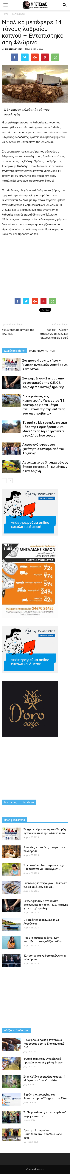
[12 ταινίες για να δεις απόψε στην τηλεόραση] (11, 960)
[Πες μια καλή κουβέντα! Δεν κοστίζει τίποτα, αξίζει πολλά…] (11, 942)
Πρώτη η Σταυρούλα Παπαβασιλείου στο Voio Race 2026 (43, 1134)
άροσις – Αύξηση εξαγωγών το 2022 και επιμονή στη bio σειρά (54, 333)
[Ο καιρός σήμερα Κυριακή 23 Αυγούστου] (11, 924)
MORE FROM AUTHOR (42, 350)
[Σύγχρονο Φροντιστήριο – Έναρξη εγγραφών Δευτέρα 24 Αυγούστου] (11, 364)
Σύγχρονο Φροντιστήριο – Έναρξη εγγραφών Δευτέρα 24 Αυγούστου (45, 365)
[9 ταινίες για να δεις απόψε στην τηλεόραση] (11, 851)
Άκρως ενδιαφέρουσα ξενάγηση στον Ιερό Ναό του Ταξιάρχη (43, 449)
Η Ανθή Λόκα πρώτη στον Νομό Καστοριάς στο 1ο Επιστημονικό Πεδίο (44, 1043)
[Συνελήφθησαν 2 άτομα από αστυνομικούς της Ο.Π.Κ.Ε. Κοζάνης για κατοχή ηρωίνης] (11, 382)
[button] (65, 5)
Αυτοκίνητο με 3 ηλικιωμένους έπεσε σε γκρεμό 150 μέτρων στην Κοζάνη (45, 467)
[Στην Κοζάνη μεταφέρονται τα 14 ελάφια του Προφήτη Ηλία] (11, 1081)
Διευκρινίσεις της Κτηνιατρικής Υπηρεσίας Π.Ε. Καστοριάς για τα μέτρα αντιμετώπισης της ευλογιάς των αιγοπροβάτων (43, 404)
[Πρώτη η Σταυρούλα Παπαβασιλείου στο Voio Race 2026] (11, 1135)
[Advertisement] (35, 264)
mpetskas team (13, 48)
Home (5, 13)
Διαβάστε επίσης (14, 350)
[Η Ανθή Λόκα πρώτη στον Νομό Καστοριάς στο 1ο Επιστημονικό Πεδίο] (11, 1044)
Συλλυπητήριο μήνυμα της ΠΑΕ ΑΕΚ (18, 331)
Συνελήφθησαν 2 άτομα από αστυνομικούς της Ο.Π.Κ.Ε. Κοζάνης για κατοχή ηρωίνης (43, 382)
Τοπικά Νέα (18, 13)
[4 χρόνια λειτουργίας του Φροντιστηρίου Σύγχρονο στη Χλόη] (11, 1099)
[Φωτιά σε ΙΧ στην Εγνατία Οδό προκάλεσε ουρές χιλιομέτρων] (11, 1063)
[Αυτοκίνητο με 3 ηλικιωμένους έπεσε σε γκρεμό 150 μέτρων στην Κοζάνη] (11, 466)
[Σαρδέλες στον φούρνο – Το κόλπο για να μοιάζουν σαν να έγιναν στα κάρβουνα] (11, 887)
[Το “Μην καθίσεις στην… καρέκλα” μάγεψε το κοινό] (11, 1117)
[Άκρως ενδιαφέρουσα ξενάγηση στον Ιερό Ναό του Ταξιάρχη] (11, 448)
